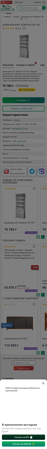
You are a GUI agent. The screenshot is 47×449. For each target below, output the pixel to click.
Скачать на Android (21, 444)
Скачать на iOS (22, 437)
